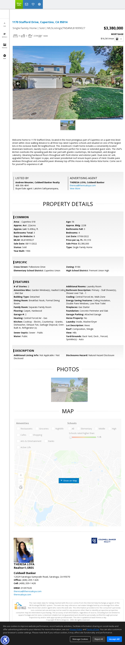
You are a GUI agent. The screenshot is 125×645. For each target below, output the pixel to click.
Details (4, 37)
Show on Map (70, 480)
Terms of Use (93, 629)
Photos (4, 47)
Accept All (114, 639)
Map (4, 58)
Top (4, 26)
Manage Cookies (80, 639)
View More (75, 188)
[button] (5, 640)
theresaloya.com (22, 594)
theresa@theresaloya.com (83, 185)
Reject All (99, 639)
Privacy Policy (76, 629)
